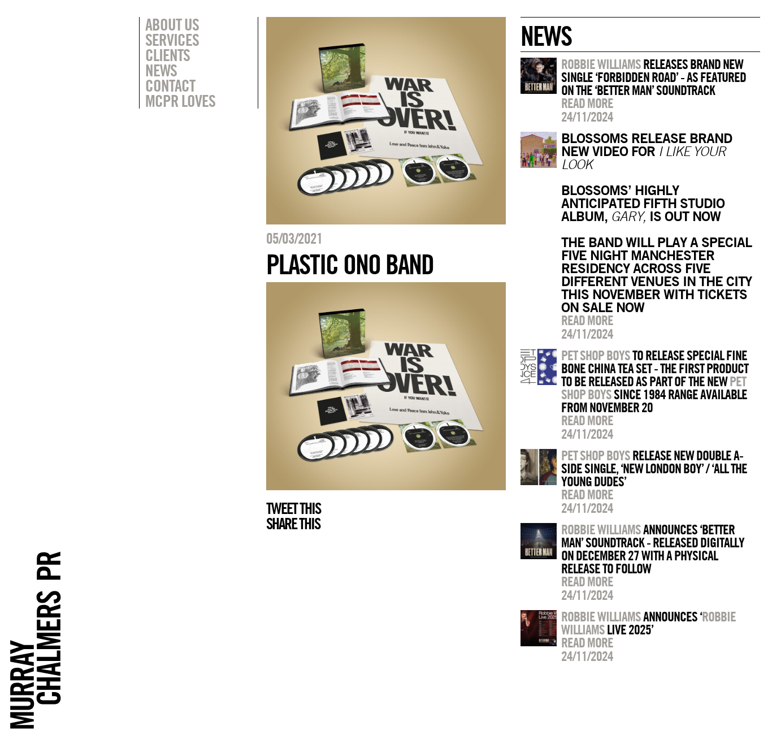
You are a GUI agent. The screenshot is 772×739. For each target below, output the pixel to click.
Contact (170, 85)
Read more (587, 102)
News (161, 70)
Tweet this (293, 508)
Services (172, 39)
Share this (293, 523)
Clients (167, 55)
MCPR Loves (180, 100)
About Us (172, 24)
